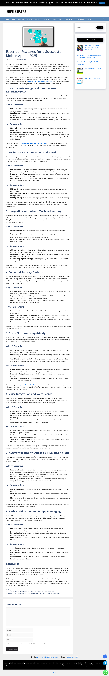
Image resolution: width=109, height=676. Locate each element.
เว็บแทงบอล (86, 665)
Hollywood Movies (33, 19)
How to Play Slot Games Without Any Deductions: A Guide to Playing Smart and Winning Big (34, 593)
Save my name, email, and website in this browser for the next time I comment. (34, 644)
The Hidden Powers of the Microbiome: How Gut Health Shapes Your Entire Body (31, 592)
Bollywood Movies (18, 19)
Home (7, 19)
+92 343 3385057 (72, 657)
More (89, 19)
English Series (57, 19)
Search (100, 27)
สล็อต (54, 673)
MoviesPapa (28, 663)
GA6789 (101, 663)
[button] (103, 19)
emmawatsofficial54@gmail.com (47, 657)
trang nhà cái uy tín (91, 665)
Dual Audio (46, 19)
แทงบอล (96, 664)
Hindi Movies (69, 19)
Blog (9, 590)
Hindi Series (80, 19)
